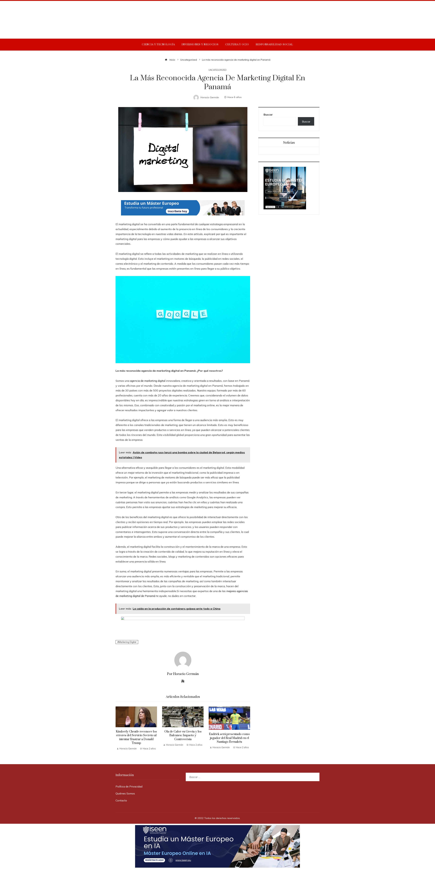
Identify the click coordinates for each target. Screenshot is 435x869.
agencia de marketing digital (147, 380)
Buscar (268, 114)
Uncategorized (217, 70)
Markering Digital (127, 642)
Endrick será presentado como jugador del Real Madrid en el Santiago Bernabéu (229, 738)
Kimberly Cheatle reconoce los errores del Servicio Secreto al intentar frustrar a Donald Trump (136, 737)
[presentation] (119, 728)
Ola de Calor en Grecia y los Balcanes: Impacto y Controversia (183, 735)
